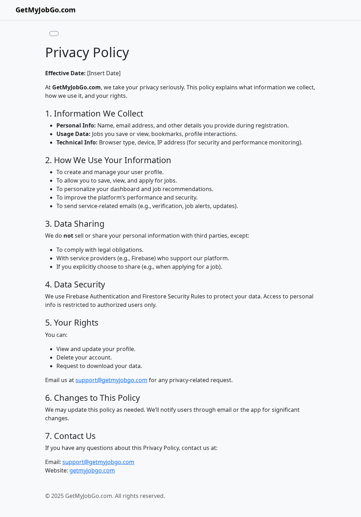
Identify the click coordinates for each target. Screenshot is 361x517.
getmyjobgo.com (92, 470)
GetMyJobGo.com (46, 9)
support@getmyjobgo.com (111, 380)
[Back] (54, 33)
